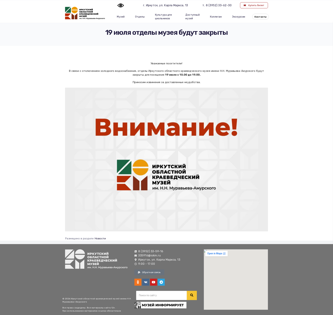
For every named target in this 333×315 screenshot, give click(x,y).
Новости (100, 238)
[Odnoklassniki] (137, 282)
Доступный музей (192, 16)
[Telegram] (161, 282)
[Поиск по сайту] (192, 295)
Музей (121, 16)
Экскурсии (238, 16)
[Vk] (145, 282)
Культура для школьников (163, 16)
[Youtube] (153, 282)
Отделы (140, 16)
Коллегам (216, 16)
